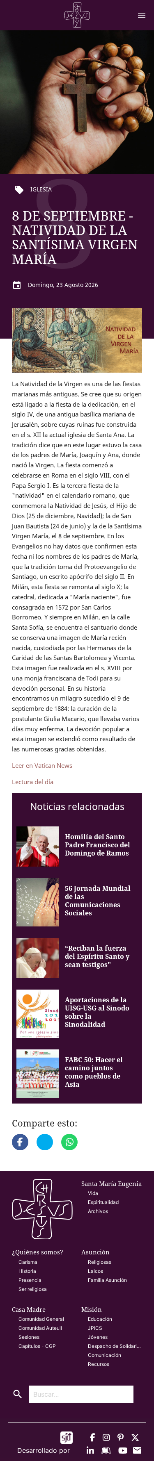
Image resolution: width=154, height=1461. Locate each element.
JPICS (95, 1328)
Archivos (98, 1211)
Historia (27, 1271)
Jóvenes (98, 1337)
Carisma (27, 1262)
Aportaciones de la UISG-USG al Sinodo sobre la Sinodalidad (97, 1012)
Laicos (95, 1271)
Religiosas (99, 1262)
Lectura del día (33, 782)
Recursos (98, 1364)
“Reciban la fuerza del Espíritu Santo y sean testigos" (97, 956)
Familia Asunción (107, 1280)
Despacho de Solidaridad (115, 1346)
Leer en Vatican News (42, 765)
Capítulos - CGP (37, 1346)
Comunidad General (41, 1319)
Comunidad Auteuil (40, 1328)
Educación (100, 1319)
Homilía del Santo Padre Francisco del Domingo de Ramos (97, 845)
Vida (93, 1193)
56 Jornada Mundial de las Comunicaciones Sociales (98, 900)
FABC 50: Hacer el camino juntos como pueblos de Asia (94, 1072)
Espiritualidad (103, 1202)
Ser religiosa (32, 1289)
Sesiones (28, 1337)
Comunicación (104, 1355)
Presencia (29, 1280)
